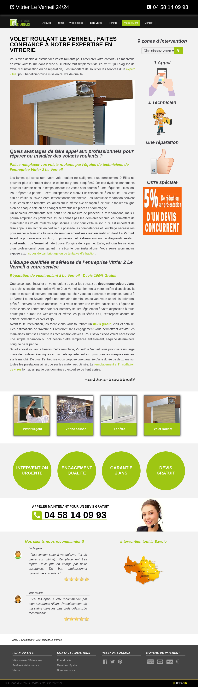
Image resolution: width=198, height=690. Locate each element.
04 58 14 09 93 (170, 7)
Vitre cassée (20, 660)
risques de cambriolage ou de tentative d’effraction (60, 253)
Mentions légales (67, 665)
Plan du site (64, 660)
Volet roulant (31, 665)
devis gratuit (102, 324)
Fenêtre (17, 665)
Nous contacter (66, 670)
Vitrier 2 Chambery (22, 639)
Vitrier (16, 670)
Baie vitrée (35, 660)
